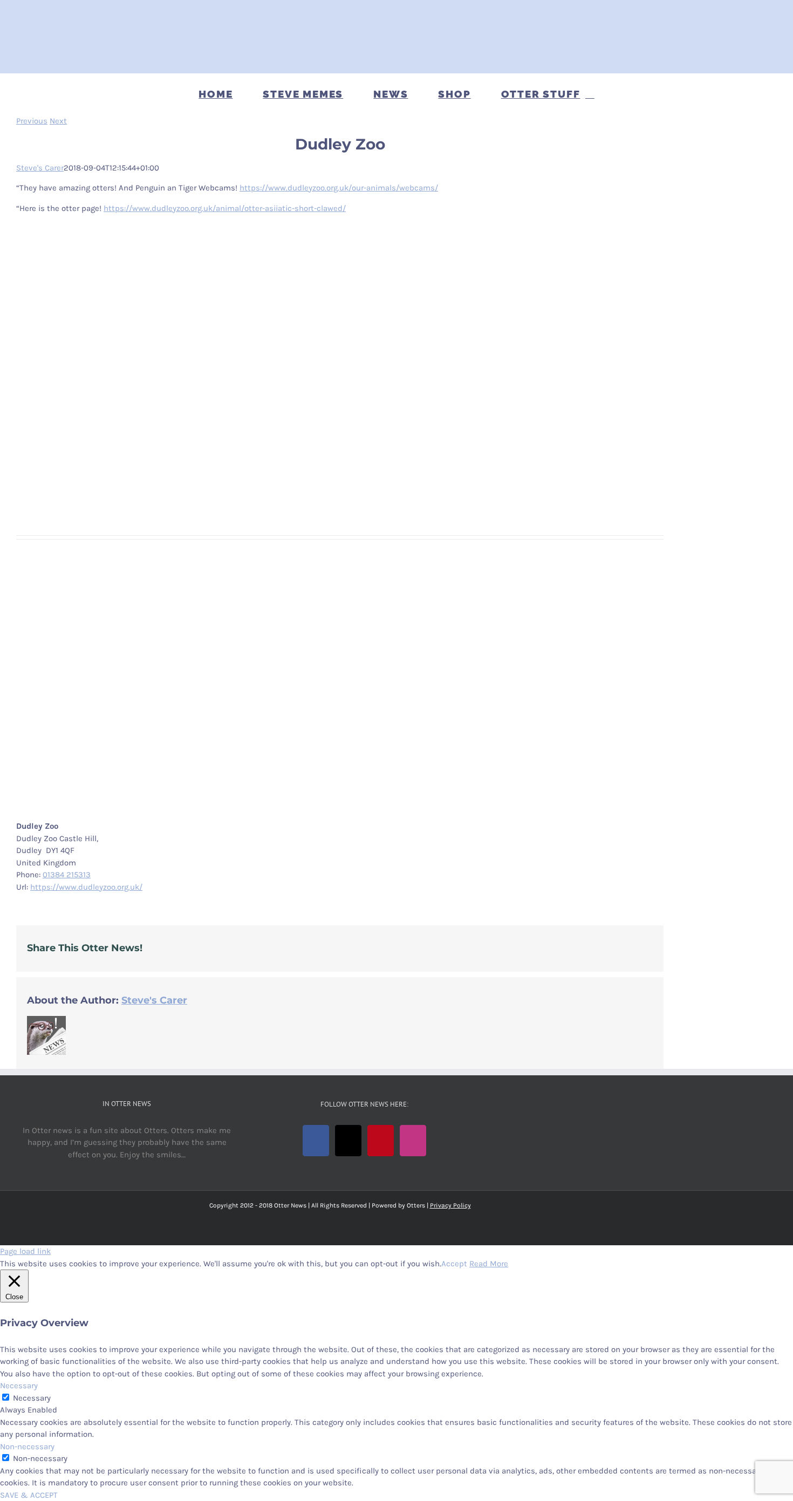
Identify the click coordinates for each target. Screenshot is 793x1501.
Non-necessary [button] (27, 1446)
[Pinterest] (380, 1140)
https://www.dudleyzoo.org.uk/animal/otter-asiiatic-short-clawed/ (225, 208)
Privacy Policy (450, 1205)
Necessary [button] (19, 1385)
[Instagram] (413, 1140)
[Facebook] (316, 1140)
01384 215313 (67, 874)
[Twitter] (348, 1140)
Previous (31, 121)
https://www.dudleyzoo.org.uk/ (86, 887)
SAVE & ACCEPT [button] (29, 1495)
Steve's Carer (40, 168)
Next (58, 121)
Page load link (25, 1251)
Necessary (32, 1398)
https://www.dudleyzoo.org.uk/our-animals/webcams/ (339, 188)
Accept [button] (454, 1263)
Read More (488, 1263)
